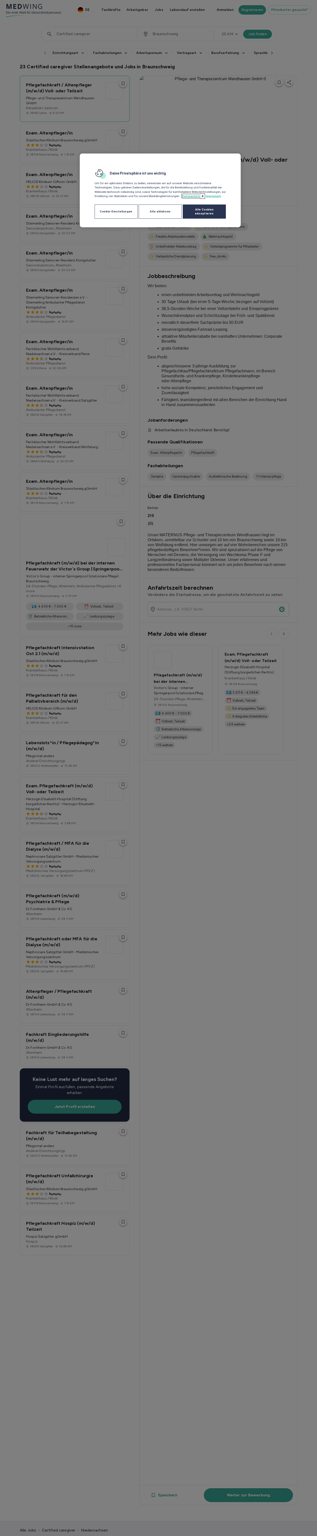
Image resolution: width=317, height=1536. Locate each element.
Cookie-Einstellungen (116, 211)
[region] (160, 190)
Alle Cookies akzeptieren (204, 211)
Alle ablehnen (160, 211)
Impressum (213, 196)
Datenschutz (191, 196)
